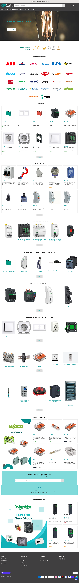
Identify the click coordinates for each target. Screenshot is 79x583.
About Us (42, 558)
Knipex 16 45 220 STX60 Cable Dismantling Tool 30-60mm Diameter (23, 183)
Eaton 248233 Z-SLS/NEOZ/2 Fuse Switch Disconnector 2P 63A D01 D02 (8, 183)
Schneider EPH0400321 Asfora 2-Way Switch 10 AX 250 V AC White (54, 149)
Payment (22, 560)
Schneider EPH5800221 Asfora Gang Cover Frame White (23, 124)
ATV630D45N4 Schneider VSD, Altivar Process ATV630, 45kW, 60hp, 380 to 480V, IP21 (55, 520)
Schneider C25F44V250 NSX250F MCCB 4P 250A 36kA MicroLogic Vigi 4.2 (69, 149)
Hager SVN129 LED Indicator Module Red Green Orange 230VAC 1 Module (39, 208)
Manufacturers (13, 9)
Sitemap (22, 567)
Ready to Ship (4, 9)
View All (39, 157)
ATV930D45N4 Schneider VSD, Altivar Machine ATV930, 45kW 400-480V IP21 (55, 543)
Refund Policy (23, 563)
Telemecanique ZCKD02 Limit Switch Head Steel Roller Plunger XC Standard (8, 208)
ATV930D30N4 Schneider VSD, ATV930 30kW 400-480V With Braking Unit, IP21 (70, 520)
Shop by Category (29, 9)
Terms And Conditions (44, 560)
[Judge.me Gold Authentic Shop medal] (34, 48)
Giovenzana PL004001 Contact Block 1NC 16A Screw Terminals (38, 124)
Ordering (22, 558)
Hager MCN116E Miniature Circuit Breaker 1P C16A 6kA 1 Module (55, 208)
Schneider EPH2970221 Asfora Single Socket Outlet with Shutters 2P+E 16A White (24, 149)
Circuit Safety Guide (24, 565)
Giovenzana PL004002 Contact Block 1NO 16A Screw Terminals (7, 124)
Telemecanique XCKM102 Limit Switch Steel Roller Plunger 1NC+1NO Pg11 (23, 208)
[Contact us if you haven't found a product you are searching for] (39, 490)
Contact (21, 9)
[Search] (63, 5)
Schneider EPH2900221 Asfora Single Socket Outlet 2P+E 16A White (8, 149)
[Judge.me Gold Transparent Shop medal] (39, 48)
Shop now (11, 30)
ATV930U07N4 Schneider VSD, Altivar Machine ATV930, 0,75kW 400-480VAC (70, 543)
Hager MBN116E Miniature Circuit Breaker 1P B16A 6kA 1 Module (70, 208)
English (74, 572)
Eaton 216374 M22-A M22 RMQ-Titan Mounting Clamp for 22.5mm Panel (39, 149)
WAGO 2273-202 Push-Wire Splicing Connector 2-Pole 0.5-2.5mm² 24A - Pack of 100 (70, 462)
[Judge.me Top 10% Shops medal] (58, 48)
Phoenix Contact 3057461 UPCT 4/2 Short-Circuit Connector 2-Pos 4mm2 (38, 183)
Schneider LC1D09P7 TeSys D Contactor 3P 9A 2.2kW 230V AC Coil (55, 124)
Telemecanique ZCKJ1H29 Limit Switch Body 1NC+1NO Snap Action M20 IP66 (70, 183)
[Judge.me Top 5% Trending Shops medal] (53, 48)
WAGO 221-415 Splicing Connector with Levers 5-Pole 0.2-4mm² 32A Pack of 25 (70, 437)
